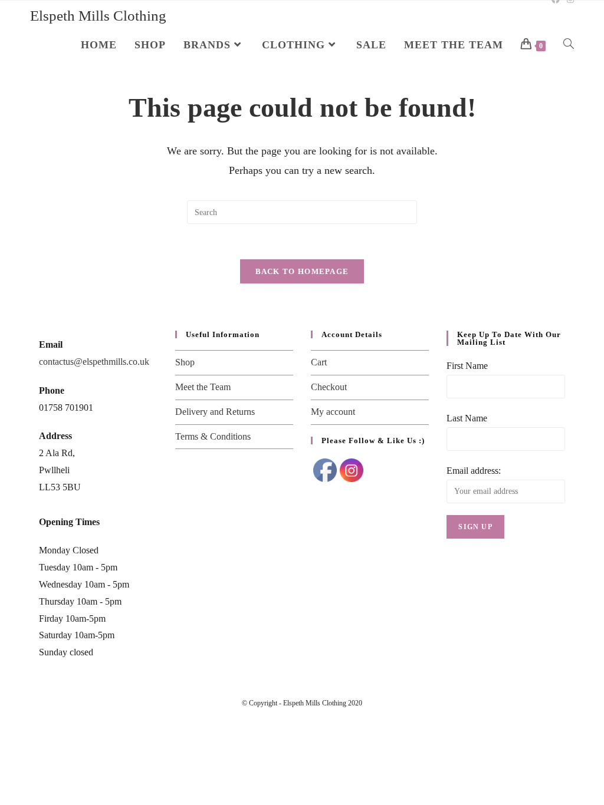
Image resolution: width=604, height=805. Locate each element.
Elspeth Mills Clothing (98, 16)
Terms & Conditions (213, 436)
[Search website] (568, 45)
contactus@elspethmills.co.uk (94, 362)
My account (333, 412)
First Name (467, 366)
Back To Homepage (302, 271)
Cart (319, 362)
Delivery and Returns (215, 412)
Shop (185, 362)
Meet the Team (203, 387)
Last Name (467, 418)
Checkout (329, 387)
